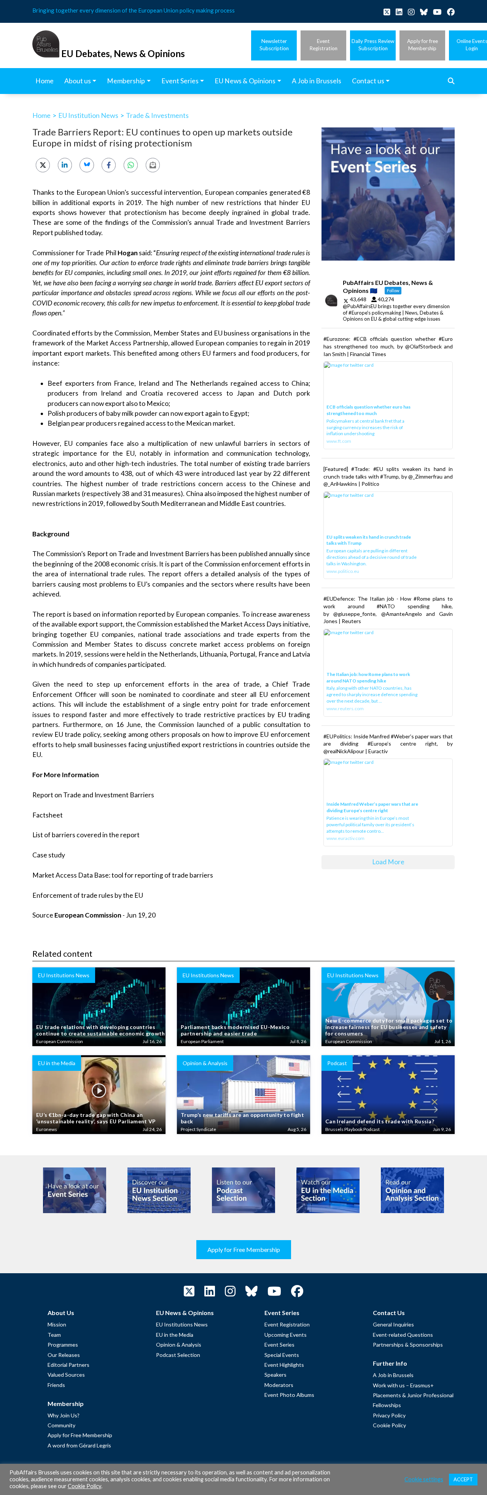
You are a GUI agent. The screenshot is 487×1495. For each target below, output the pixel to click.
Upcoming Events (285, 1334)
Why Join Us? (64, 1415)
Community (61, 1425)
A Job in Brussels (393, 1375)
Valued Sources (66, 1374)
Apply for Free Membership (243, 1249)
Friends (56, 1385)
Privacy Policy (389, 1415)
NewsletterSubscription (274, 44)
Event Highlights (284, 1364)
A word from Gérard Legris (79, 1445)
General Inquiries (393, 1324)
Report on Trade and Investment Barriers (93, 795)
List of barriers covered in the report (86, 835)
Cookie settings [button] (423, 1479)
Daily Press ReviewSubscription (373, 44)
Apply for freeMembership (422, 44)
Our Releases (64, 1355)
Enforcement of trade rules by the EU (87, 895)
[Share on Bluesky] (87, 165)
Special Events (281, 1355)
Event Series (279, 1344)
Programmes (63, 1344)
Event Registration (287, 1324)
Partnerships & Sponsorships (408, 1344)
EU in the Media (174, 1334)
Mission (57, 1324)
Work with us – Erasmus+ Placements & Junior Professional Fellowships (413, 1395)
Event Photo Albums (289, 1395)
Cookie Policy (389, 1425)
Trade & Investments (157, 115)
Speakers (275, 1374)
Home (41, 115)
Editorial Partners (68, 1364)
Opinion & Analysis (178, 1344)
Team (54, 1334)
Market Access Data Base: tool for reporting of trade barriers (122, 875)
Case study (48, 855)
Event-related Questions (403, 1334)
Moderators (278, 1385)
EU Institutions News (182, 1324)
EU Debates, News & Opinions (123, 53)
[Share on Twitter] (43, 165)
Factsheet (47, 815)
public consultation (272, 724)
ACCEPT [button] (463, 1479)
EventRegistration (323, 44)
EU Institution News (88, 115)
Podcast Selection (178, 1355)
